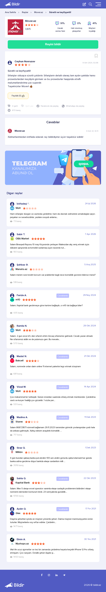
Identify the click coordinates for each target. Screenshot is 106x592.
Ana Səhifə (10, 12)
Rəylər (25, 12)
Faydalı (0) (17, 96)
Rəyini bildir (53, 44)
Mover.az (38, 12)
